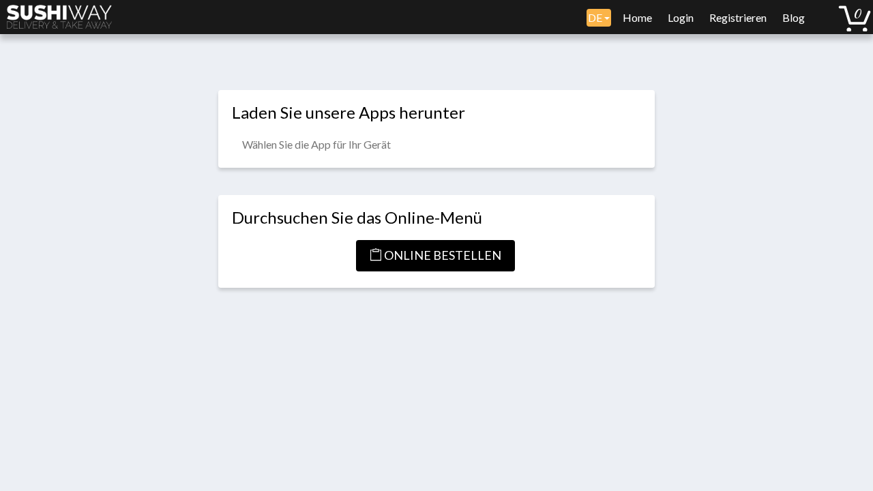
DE (596, 17)
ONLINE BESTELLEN (441, 255)
